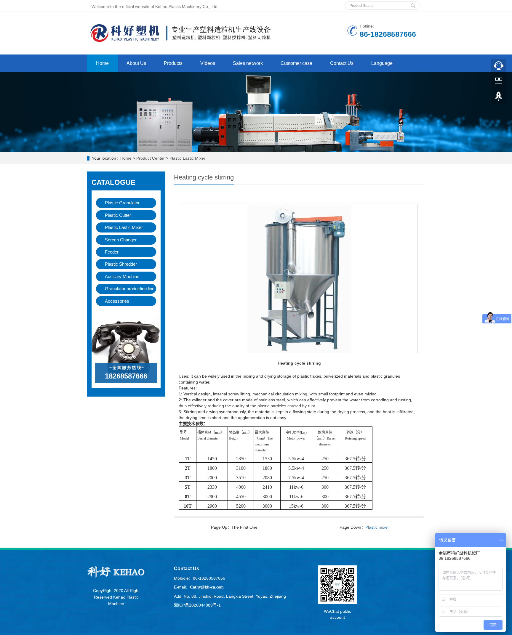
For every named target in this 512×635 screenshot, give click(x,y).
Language (382, 63)
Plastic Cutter (118, 215)
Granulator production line (129, 288)
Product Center (150, 158)
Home (102, 63)
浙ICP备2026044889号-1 (197, 605)
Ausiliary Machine (122, 276)
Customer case (296, 63)
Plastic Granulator (122, 202)
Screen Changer (121, 239)
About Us (136, 63)
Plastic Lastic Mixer (187, 158)
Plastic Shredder (121, 264)
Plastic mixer (377, 527)
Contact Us (341, 63)
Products (173, 63)
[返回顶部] (498, 98)
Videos (207, 63)
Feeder (112, 251)
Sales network (248, 63)
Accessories (117, 301)
